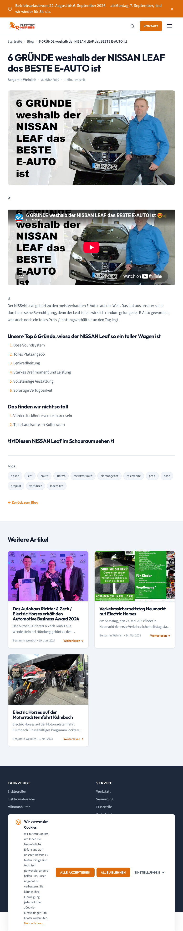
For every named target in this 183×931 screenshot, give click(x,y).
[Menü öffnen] (170, 26)
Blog (30, 41)
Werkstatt (103, 791)
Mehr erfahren (33, 923)
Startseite (15, 41)
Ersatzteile (104, 806)
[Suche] (132, 26)
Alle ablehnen (113, 872)
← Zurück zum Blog (23, 502)
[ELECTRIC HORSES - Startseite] (22, 26)
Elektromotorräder (21, 799)
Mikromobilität (19, 806)
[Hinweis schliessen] (172, 9)
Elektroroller (17, 791)
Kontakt (151, 26)
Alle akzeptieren (75, 872)
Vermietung (104, 799)
